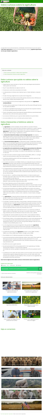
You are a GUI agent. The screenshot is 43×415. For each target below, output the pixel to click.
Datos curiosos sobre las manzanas (9, 273)
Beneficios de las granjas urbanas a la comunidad (34, 273)
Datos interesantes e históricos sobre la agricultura (14, 74)
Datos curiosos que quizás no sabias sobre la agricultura (15, 72)
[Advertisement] (21, 39)
